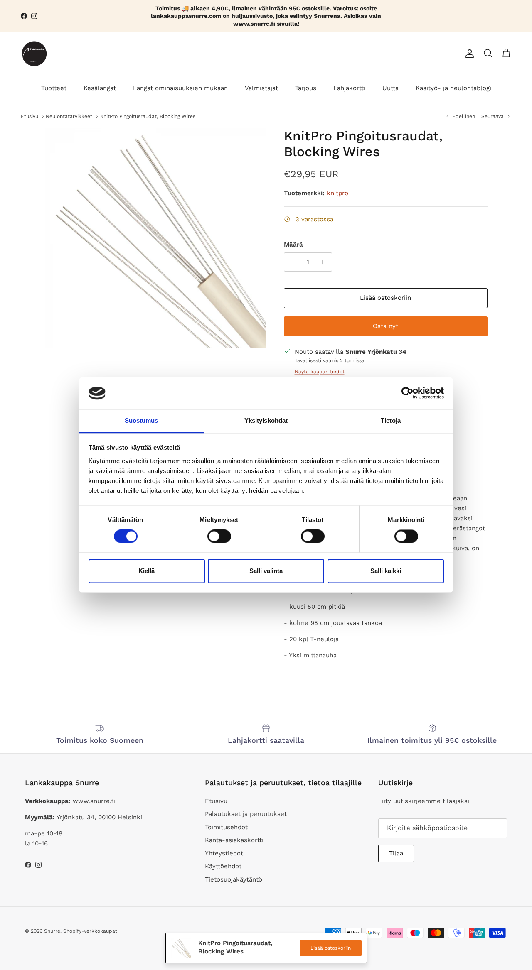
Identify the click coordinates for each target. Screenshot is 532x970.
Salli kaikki (385, 570)
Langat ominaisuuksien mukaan (180, 88)
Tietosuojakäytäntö (233, 879)
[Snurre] (34, 53)
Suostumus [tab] (141, 420)
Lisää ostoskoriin (385, 298)
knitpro (337, 193)
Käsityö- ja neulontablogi (453, 88)
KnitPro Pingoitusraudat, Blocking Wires (147, 116)
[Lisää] (324, 262)
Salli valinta (266, 570)
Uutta (390, 88)
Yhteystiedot (224, 853)
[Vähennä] (291, 262)
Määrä (293, 244)
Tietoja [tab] (391, 420)
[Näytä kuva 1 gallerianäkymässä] (155, 238)
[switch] (219, 536)
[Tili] (468, 54)
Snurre (52, 931)
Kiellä (146, 570)
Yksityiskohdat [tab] (266, 420)
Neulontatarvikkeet (69, 116)
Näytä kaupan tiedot (320, 372)
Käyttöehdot (223, 866)
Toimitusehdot (226, 827)
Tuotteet (53, 88)
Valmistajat (261, 88)
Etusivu (29, 116)
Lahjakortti (349, 88)
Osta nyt (385, 326)
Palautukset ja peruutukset (246, 814)
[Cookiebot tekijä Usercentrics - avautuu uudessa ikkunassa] (407, 393)
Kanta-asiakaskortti (234, 840)
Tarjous (305, 88)
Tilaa (396, 853)
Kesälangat (100, 88)
